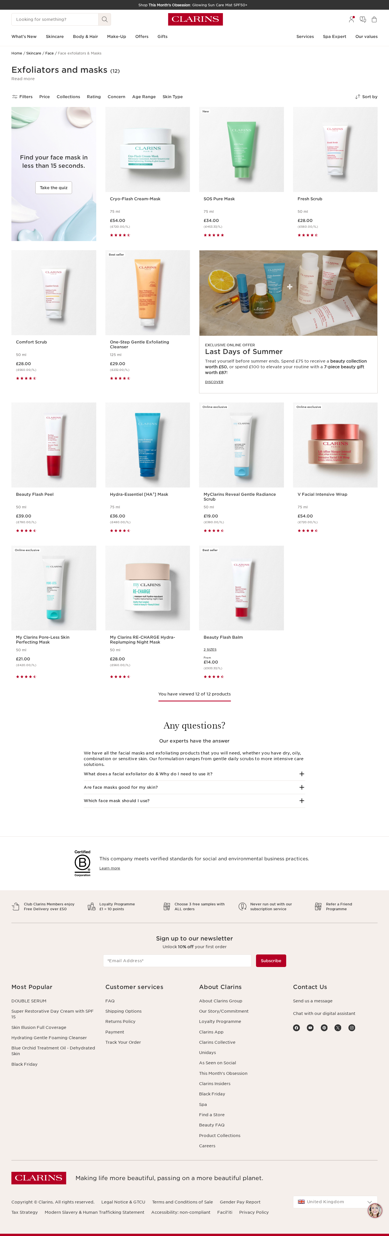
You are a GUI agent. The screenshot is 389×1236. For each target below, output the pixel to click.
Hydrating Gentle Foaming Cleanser (49, 1037)
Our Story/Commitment (224, 1011)
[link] (288, 321)
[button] (23, 79)
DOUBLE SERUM (28, 1001)
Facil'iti (224, 1212)
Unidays (207, 1052)
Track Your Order (123, 1042)
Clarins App (211, 1032)
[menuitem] (351, 19)
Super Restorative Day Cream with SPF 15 (52, 1014)
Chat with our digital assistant (324, 1013)
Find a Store (212, 1114)
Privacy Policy (254, 1212)
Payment (114, 1032)
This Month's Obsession (223, 1073)
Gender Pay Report (240, 1202)
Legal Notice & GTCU (123, 1202)
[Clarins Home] (195, 19)
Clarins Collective (217, 1042)
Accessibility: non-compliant (180, 1212)
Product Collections (219, 1135)
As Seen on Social (217, 1063)
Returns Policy (120, 1021)
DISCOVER (214, 382)
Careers (207, 1146)
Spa (203, 1104)
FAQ (109, 1001)
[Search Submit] (105, 19)
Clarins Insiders (214, 1083)
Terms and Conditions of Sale (182, 1202)
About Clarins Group (220, 1001)
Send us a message (313, 1001)
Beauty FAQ (211, 1125)
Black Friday (24, 1064)
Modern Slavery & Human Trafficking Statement (94, 1212)
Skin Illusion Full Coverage (38, 1027)
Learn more (109, 868)
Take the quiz (53, 187)
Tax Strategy (24, 1212)
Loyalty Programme (220, 1021)
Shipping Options (123, 1011)
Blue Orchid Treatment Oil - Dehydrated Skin (53, 1051)
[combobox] (335, 1202)
